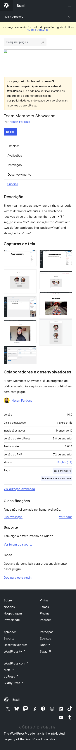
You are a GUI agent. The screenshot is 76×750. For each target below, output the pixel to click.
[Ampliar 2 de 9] (31, 274)
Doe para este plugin (18, 577)
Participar (46, 632)
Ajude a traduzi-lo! (38, 29)
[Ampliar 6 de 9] (67, 255)
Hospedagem (13, 613)
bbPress (11, 676)
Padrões (45, 620)
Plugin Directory (13, 16)
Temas (44, 607)
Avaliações (15, 155)
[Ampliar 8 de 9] (67, 297)
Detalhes (14, 146)
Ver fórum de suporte (18, 544)
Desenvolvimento (19, 174)
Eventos (45, 638)
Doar (45, 645)
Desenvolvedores (15, 645)
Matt (9, 670)
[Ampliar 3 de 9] (31, 301)
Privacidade (12, 620)
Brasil (16, 699)
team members (62, 470)
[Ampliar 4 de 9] (31, 325)
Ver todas (65, 517)
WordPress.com (16, 663)
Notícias (9, 607)
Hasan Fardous (19, 122)
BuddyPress (14, 683)
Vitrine (44, 600)
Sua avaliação (13, 517)
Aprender (10, 632)
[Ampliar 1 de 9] (31, 255)
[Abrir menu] (70, 5)
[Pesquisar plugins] (42, 42)
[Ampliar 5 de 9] (31, 351)
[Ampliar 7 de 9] (67, 276)
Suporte (12, 184)
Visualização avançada (19, 489)
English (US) (65, 462)
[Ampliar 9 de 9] (67, 323)
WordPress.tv (15, 651)
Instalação (15, 165)
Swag (45, 651)
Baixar (10, 131)
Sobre (8, 600)
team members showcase (56, 478)
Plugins (44, 613)
